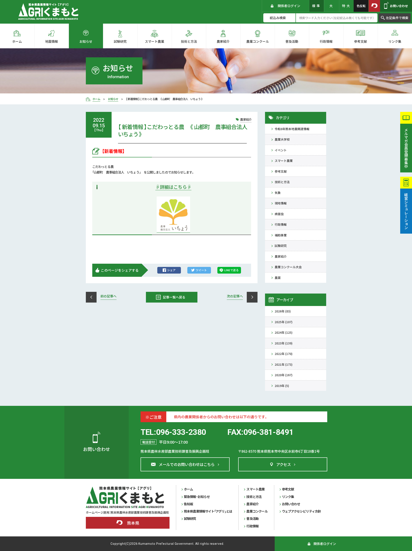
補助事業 (281, 235)
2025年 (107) (283, 322)
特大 (346, 5)
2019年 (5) (282, 386)
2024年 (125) (283, 332)
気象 (278, 192)
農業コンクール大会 (288, 267)
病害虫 (279, 214)
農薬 (278, 278)
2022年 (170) (283, 354)
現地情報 (281, 203)
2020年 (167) (283, 375)
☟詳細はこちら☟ (173, 187)
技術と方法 (282, 182)
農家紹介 (281, 256)
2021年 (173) (283, 364)
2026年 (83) (283, 311)
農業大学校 (282, 139)
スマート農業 (284, 160)
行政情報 (281, 224)
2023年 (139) (283, 343)
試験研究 (281, 246)
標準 (316, 5)
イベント (281, 150)
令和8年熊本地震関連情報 (292, 129)
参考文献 (281, 171)
